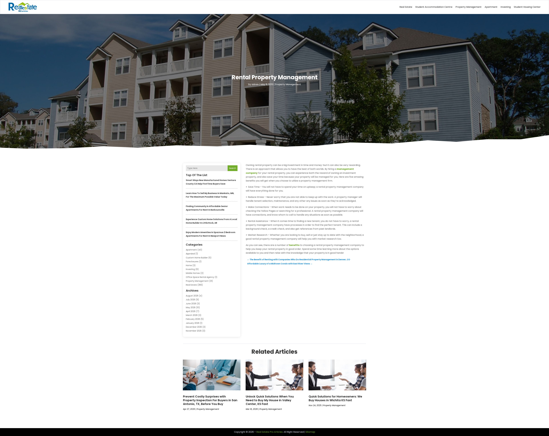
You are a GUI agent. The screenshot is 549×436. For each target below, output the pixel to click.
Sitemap (310, 432)
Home (189, 265)
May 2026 (190, 307)
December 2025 (194, 326)
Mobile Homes (193, 273)
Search (232, 168)
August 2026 (192, 295)
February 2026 (193, 319)
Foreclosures (192, 261)
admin (255, 84)
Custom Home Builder (197, 257)
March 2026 (192, 315)
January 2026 (192, 323)
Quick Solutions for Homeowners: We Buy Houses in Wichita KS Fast (335, 398)
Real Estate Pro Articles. (269, 432)
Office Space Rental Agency (200, 277)
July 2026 (190, 299)
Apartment (491, 7)
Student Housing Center (527, 7)
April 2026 (190, 311)
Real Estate (405, 7)
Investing (506, 7)
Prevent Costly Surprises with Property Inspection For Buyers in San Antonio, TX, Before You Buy (210, 400)
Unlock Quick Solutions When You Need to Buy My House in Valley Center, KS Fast (270, 400)
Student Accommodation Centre (433, 7)
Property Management (468, 7)
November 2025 (194, 330)
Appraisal (190, 253)
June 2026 (191, 303)
